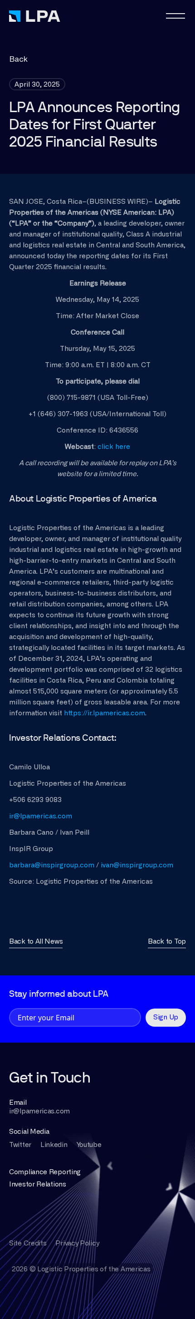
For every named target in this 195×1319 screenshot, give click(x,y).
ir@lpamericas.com (40, 816)
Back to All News (36, 941)
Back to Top (167, 941)
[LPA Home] (34, 16)
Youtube (89, 1145)
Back (18, 59)
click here (113, 446)
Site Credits (27, 1243)
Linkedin (54, 1145)
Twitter (20, 1145)
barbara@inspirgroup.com (51, 865)
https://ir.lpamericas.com (104, 713)
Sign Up (165, 1017)
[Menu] (176, 16)
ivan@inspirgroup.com (137, 865)
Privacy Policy (77, 1243)
